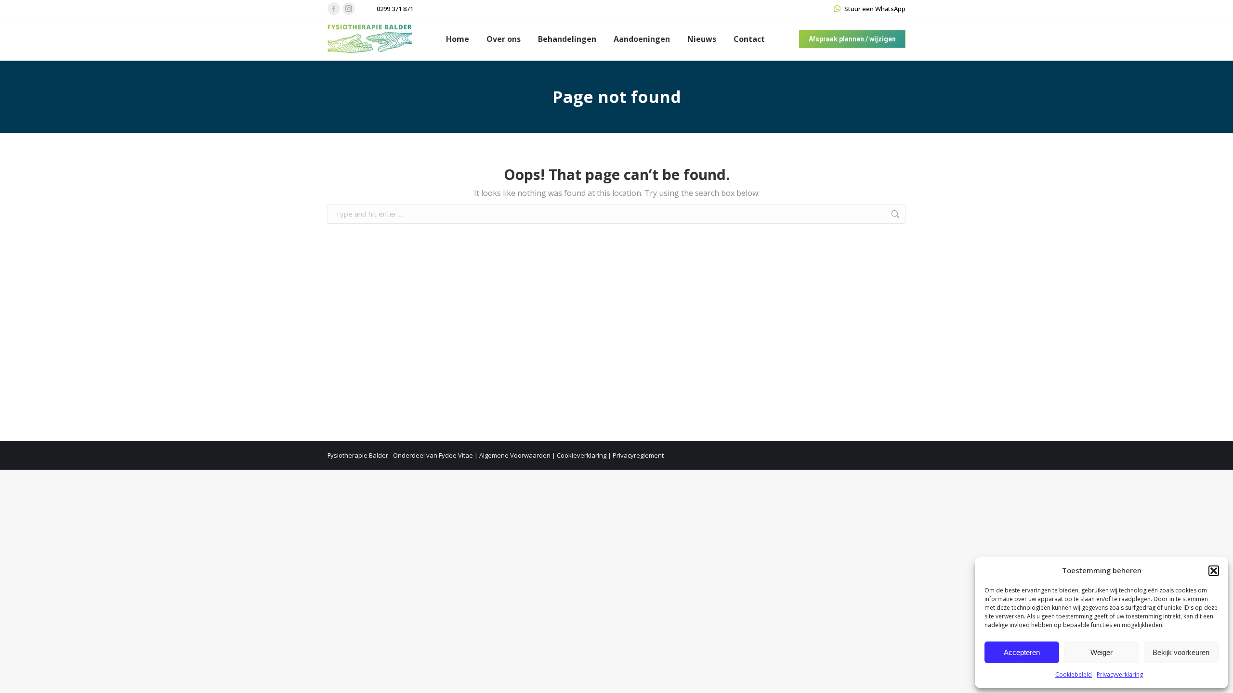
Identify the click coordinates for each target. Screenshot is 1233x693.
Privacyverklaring (1120, 674)
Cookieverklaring (581, 455)
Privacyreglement (638, 455)
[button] (1214, 571)
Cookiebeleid (1073, 674)
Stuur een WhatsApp (874, 8)
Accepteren (1022, 652)
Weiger (1101, 652)
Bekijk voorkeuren (1181, 652)
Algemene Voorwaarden (515, 455)
